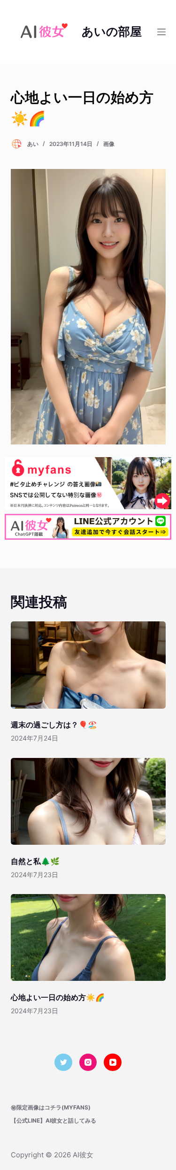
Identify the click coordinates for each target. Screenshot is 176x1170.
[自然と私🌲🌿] (88, 801)
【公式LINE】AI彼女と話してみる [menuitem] (53, 1120)
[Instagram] (88, 1062)
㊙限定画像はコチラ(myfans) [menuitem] (51, 1107)
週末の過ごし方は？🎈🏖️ (54, 724)
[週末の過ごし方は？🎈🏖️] (88, 665)
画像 (109, 143)
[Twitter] (63, 1062)
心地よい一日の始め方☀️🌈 (58, 997)
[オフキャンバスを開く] (161, 32)
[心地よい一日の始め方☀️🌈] (88, 937)
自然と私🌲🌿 (35, 861)
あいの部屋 (112, 31)
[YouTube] (113, 1062)
